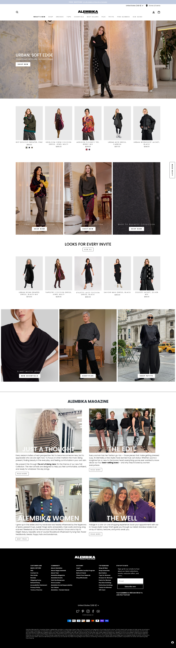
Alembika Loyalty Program (85, 570)
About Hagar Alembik (58, 570)
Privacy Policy (35, 587)
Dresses (60, 17)
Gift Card (102, 590)
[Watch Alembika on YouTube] (98, 611)
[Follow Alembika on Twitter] (77, 611)
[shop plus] (88, 345)
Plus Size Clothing (105, 583)
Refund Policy (35, 583)
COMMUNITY (55, 565)
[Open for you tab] (172, 642)
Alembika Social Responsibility (61, 585)
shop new (23, 64)
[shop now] (136, 198)
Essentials (79, 17)
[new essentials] (29, 345)
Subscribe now (130, 586)
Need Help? (172, 170)
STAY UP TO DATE (122, 565)
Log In (78, 568)
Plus (104, 17)
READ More (22, 474)
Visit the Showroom (58, 580)
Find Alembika (123, 17)
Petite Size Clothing (105, 585)
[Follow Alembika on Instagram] (88, 611)
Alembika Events (57, 578)
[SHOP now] (88, 198)
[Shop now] (39, 198)
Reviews (33, 578)
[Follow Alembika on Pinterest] (82, 611)
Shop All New (103, 568)
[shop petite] (146, 345)
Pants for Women (105, 580)
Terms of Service (36, 590)
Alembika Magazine (58, 575)
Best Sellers (92, 17)
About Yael (55, 573)
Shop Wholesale (81, 578)
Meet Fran (22, 539)
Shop (50, 17)
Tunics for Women (105, 587)
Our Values (55, 587)
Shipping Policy (35, 580)
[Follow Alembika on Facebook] (93, 611)
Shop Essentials (104, 570)
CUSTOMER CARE (36, 565)
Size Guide (137, 17)
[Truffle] (32, 147)
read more (96, 470)
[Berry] (86, 149)
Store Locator (55, 583)
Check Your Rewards (83, 575)
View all (88, 249)
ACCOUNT (79, 565)
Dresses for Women (105, 578)
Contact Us (34, 573)
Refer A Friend (81, 573)
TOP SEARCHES (104, 565)
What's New (39, 17)
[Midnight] (29, 147)
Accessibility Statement (38, 585)
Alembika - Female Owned (60, 590)
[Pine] (26, 147)
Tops (69, 17)
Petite (111, 17)
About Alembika (56, 568)
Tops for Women (104, 575)
